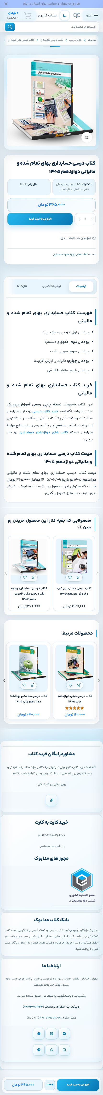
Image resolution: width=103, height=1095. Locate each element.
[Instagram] (64, 1050)
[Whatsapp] (51, 1050)
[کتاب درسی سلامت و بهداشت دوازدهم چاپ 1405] (28, 664)
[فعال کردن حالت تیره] (64, 15)
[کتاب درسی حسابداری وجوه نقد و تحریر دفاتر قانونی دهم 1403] (29, 557)
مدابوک (92, 40)
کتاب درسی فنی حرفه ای (21, 40)
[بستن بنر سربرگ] (6, 4)
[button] (78, 577)
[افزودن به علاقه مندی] (70, 577)
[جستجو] (10, 27)
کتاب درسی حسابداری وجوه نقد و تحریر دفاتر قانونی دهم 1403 (29, 594)
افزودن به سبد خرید (40, 219)
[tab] (81, 286)
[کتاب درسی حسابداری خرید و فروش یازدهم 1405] (74, 557)
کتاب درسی (75, 40)
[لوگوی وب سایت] (77, 15)
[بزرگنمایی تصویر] (86, 137)
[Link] (51, 800)
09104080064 (33, 1006)
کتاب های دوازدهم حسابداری (70, 254)
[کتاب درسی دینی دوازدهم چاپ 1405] (74, 664)
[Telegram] (39, 1050)
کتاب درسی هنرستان (51, 40)
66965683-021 (50, 1017)
